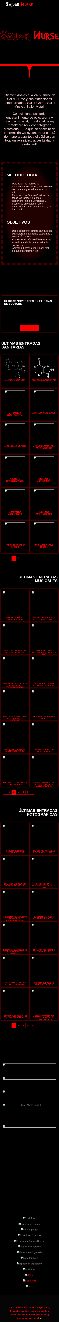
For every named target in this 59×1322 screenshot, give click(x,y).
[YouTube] (51, 7)
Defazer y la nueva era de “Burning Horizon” (15, 651)
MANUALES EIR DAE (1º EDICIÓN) (15, 546)
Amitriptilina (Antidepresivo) (15, 513)
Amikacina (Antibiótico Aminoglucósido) (43, 447)
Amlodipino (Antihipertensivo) (44, 513)
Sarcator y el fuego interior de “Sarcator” (44, 684)
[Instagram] (45, 7)
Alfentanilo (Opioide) (15, 380)
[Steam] (45, 2)
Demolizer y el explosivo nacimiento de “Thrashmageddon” (15, 685)
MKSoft (36, 1314)
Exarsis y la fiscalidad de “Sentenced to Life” (44, 618)
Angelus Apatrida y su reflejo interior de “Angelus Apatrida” (43, 784)
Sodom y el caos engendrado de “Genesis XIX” (44, 652)
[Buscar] (37, 2)
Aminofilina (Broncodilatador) (15, 480)
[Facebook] (51, 2)
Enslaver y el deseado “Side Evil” (44, 717)
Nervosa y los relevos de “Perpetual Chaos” (15, 783)
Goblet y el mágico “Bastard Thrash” (15, 618)
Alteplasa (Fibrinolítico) (44, 413)
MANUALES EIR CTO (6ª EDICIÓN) (43, 546)
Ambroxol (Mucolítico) (15, 446)
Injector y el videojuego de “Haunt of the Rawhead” (15, 718)
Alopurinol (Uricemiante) (44, 380)
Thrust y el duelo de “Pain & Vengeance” (44, 750)
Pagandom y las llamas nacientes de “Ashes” (15, 750)
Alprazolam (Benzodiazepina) (15, 414)
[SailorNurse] (19, 4)
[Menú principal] (37, 7)
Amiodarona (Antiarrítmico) (44, 480)
